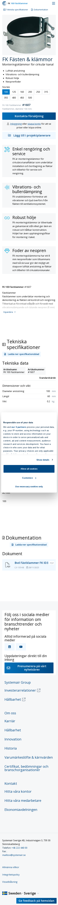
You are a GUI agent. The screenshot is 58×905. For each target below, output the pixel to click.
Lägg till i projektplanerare (31, 135)
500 (30, 97)
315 (46, 91)
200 (30, 91)
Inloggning (16, 123)
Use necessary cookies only (29, 486)
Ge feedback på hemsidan (36, 901)
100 (6, 91)
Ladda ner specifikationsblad (23, 354)
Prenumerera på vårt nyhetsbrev (31, 667)
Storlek (6, 87)
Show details (42, 460)
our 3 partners (18, 427)
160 (22, 91)
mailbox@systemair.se (14, 855)
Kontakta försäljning (29, 116)
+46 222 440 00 (19, 847)
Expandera (8, 312)
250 (38, 91)
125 (14, 91)
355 (6, 97)
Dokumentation (41, 9)
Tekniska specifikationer (17, 9)
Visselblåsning (9, 881)
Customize (27, 478)
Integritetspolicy (11, 874)
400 (14, 97)
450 (22, 97)
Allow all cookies (29, 469)
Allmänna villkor (10, 867)
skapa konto (34, 123)
